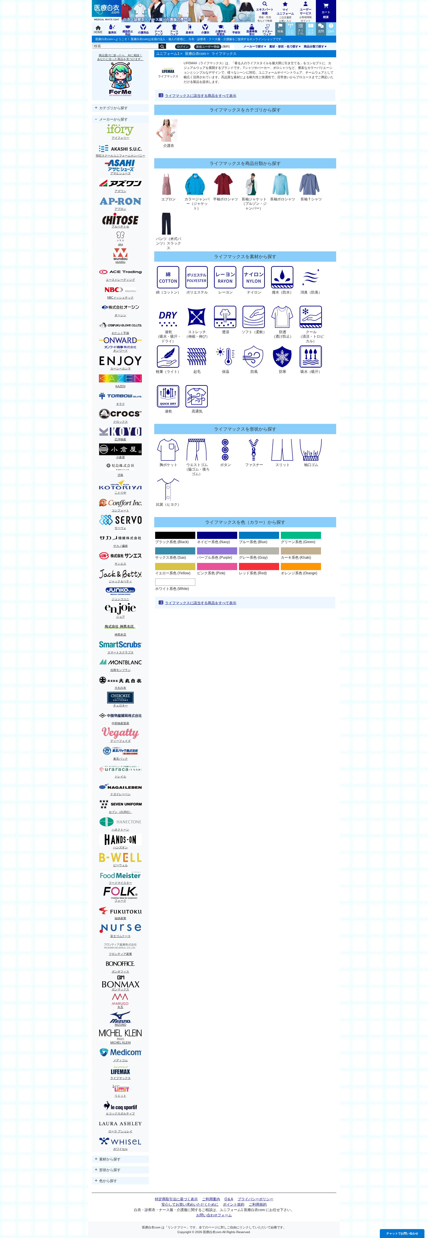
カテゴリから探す (113, 108)
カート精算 (326, 14)
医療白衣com (195, 53)
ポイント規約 (233, 1204)
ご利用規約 (258, 1204)
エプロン (168, 199)
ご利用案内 (211, 1199)
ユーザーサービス (305, 15)
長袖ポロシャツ (282, 199)
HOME (98, 32)
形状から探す (109, 1170)
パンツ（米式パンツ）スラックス (168, 243)
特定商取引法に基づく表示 (176, 1199)
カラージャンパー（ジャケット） (197, 203)
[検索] (162, 46)
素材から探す (109, 1159)
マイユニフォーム (285, 15)
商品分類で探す (314, 46)
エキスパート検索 (265, 15)
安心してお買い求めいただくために (189, 1204)
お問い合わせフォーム (214, 1215)
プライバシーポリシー (255, 1199)
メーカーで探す (253, 46)
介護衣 (168, 146)
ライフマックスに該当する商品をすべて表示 (200, 96)
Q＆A (228, 1199)
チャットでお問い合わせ (402, 1233)
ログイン (183, 46)
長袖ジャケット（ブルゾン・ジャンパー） (254, 203)
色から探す (107, 1181)
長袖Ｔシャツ (311, 199)
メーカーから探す (113, 119)
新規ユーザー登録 (207, 46)
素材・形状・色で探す (283, 46)
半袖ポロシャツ (225, 199)
